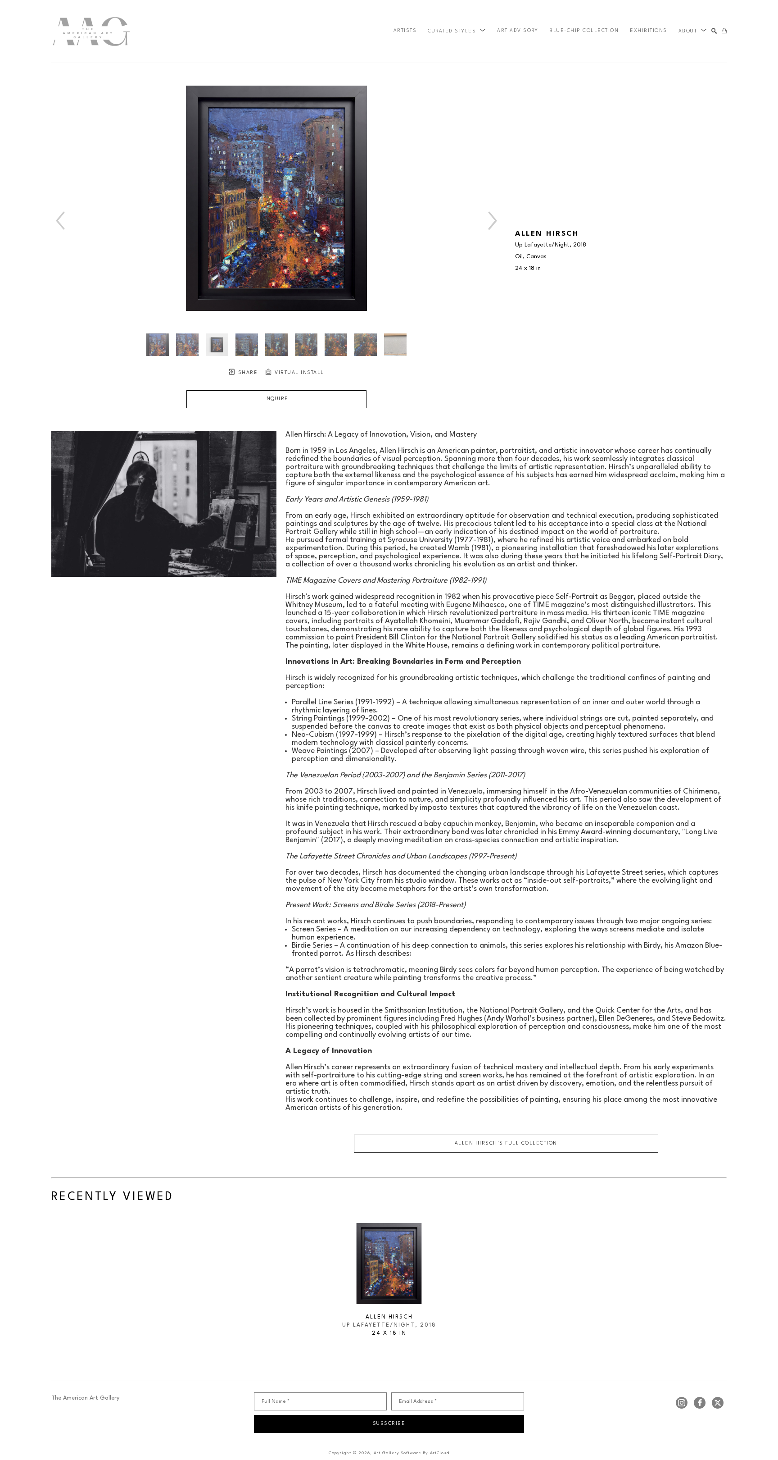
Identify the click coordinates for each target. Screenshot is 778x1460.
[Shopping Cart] (724, 31)
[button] (457, 31)
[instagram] (682, 1403)
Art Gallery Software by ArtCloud (411, 1453)
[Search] (714, 31)
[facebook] (700, 1403)
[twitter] (718, 1403)
